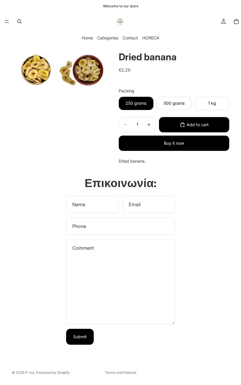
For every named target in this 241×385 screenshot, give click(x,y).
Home (87, 37)
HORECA (150, 37)
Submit (80, 336)
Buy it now (174, 143)
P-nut (29, 372)
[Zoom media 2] (82, 69)
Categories (107, 37)
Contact (130, 37)
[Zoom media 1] (35, 69)
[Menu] (7, 21)
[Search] (19, 21)
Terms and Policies (120, 372)
